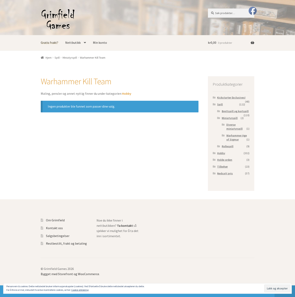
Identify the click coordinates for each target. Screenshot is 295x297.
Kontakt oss (54, 228)
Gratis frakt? (49, 43)
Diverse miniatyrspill (234, 126)
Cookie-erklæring (79, 289)
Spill (57, 57)
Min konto (100, 43)
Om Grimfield (55, 220)
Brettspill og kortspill (235, 111)
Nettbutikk (73, 43)
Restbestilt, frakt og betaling (66, 243)
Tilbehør (222, 166)
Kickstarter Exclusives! (231, 97)
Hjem (49, 57)
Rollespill (227, 146)
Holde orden (224, 160)
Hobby (221, 153)
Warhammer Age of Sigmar (236, 137)
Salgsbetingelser (57, 236)
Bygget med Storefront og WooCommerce (70, 274)
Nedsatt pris (225, 173)
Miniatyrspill (70, 57)
